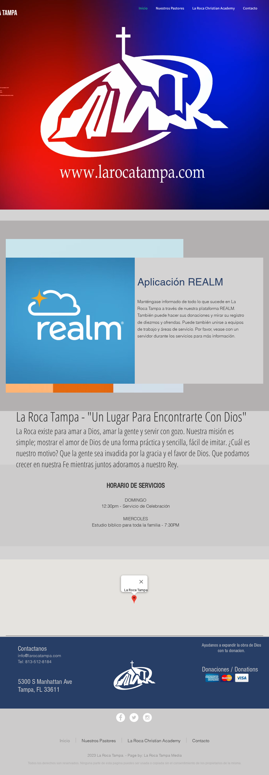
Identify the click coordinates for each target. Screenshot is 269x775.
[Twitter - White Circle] (134, 717)
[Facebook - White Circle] (120, 717)
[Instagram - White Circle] (147, 717)
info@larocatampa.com (39, 655)
